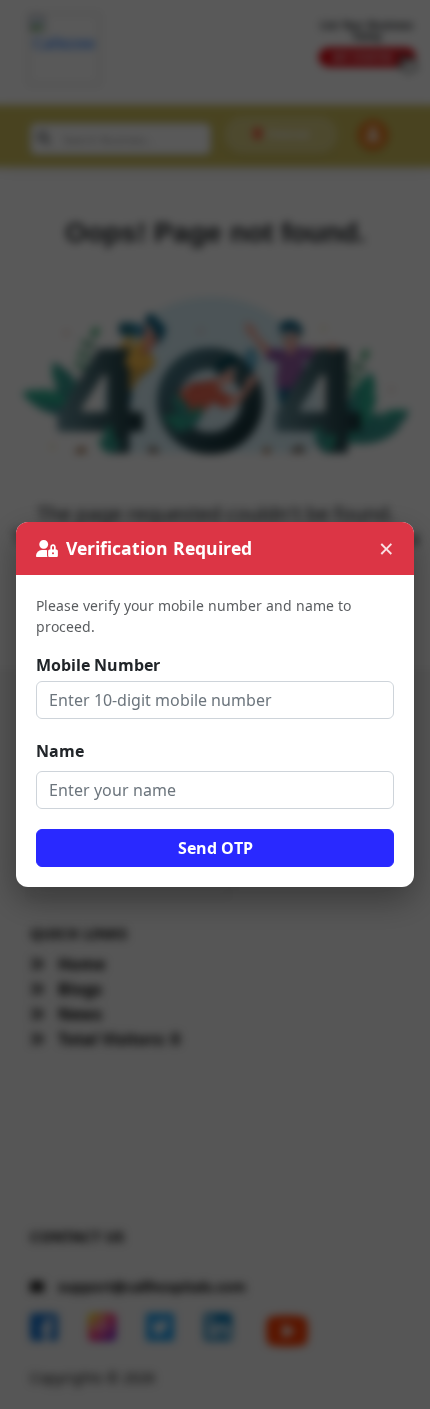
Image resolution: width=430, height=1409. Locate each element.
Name (60, 751)
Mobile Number (98, 665)
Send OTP (215, 848)
